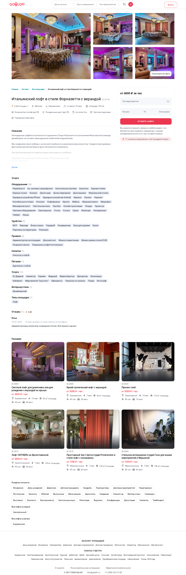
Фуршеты (98, 500)
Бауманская (19, 524)
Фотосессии (18, 494)
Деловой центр (92, 555)
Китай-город (116, 555)
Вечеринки (18, 488)
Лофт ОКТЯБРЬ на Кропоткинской (30, 455)
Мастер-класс (134, 494)
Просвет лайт (129, 387)
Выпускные (58, 494)
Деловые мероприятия (124, 488)
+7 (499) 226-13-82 (113, 572)
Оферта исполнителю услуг (118, 568)
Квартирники (145, 488)
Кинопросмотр (47, 500)
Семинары (150, 494)
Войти (171, 5)
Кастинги (31, 500)
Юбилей (45, 494)
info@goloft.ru (93, 572)
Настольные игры (66, 500)
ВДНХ (81, 555)
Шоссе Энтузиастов (53, 559)
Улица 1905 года (148, 559)
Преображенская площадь (114, 559)
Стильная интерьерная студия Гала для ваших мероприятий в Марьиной (147, 456)
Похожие (16, 339)
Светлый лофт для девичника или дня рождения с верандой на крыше (32, 389)
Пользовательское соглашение (85, 568)
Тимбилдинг (158, 500)
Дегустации (129, 500)
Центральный (19, 512)
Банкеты (33, 494)
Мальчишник (74, 494)
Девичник (51, 488)
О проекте (59, 568)
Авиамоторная (80, 559)
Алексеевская (153, 555)
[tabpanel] (38, 361)
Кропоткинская (51, 555)
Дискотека (90, 494)
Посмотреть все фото (161, 74)
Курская (63, 555)
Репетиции (84, 500)
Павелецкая (166, 555)
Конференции (113, 500)
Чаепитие (143, 500)
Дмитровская (95, 559)
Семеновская (133, 559)
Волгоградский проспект (134, 555)
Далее (14, 167)
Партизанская (37, 559)
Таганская (68, 559)
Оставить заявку (146, 121)
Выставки (18, 500)
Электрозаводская (35, 555)
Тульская (105, 555)
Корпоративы (102, 488)
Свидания (104, 494)
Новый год (118, 494)
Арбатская (73, 555)
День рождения (35, 488)
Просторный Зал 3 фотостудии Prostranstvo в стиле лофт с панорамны (91, 456)
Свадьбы (87, 488)
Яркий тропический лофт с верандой (86, 387)
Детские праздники (70, 488)
